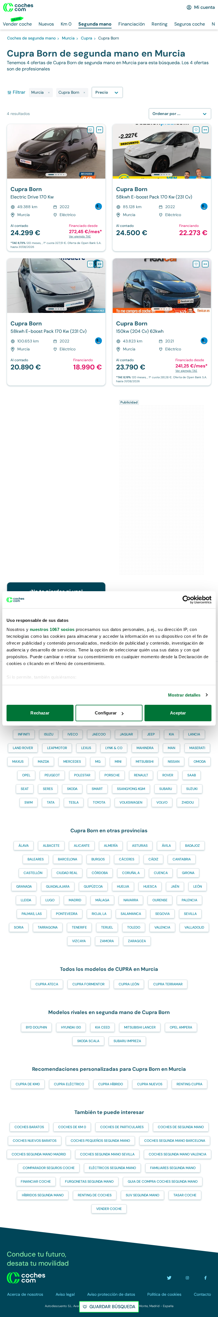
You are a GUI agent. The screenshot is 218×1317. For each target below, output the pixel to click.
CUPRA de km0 (28, 1084)
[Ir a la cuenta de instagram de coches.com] (187, 1277)
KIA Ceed (102, 1027)
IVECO (73, 734)
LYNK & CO (113, 748)
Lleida (26, 900)
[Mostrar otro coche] (55, 174)
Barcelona (67, 859)
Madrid (75, 900)
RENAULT (141, 775)
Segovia (162, 914)
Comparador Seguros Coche (49, 1168)
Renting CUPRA (189, 1084)
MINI (118, 761)
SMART (97, 789)
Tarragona (48, 927)
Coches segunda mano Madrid (39, 1154)
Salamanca (131, 914)
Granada (24, 886)
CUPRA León (129, 984)
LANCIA (194, 734)
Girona (188, 873)
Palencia (189, 900)
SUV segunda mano (142, 1195)
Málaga (102, 900)
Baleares (36, 859)
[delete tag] (49, 92)
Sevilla (190, 914)
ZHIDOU (188, 802)
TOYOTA (99, 802)
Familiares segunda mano (173, 1168)
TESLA (74, 802)
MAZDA (43, 761)
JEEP (151, 734)
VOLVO (161, 802)
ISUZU (48, 734)
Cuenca (161, 873)
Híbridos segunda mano (43, 1195)
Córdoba (100, 873)
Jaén (175, 886)
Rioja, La (99, 914)
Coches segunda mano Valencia (177, 1154)
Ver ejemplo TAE (80, 236)
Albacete (51, 845)
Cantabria (182, 859)
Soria (19, 927)
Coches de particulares (122, 1127)
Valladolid (194, 927)
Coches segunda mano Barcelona (174, 1140)
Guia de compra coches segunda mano (163, 1181)
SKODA (72, 789)
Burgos (98, 859)
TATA (50, 802)
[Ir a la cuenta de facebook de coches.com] (205, 1277)
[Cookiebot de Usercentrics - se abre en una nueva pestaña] (186, 599)
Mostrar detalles (184, 695)
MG (97, 761)
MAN (171, 748)
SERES (48, 789)
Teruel (107, 927)
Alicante (82, 845)
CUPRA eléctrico (69, 1084)
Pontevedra (66, 914)
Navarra (130, 900)
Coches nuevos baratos (34, 1140)
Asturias (140, 845)
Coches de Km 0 (72, 1127)
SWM (28, 802)
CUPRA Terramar (168, 984)
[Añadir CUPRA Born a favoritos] (90, 129)
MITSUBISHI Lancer (140, 1027)
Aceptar (178, 712)
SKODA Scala (88, 1041)
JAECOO (99, 734)
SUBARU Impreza (127, 1041)
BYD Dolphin (36, 1027)
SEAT (25, 789)
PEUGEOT (52, 775)
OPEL (26, 775)
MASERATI (197, 748)
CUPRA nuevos (149, 1084)
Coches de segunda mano (181, 1127)
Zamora (107, 941)
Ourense (159, 900)
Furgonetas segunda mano (89, 1181)
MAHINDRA (145, 748)
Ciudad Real (66, 873)
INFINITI (24, 734)
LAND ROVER (23, 748)
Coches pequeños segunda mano (100, 1140)
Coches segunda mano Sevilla (107, 1154)
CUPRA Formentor (88, 984)
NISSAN (173, 761)
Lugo (49, 900)
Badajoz (192, 845)
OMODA (200, 761)
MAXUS (18, 761)
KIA (171, 734)
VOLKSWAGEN (131, 802)
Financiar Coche (36, 1181)
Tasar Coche (184, 1195)
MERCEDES (72, 761)
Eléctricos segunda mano (112, 1168)
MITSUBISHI (145, 761)
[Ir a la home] (18, 7)
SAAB (191, 775)
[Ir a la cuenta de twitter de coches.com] (169, 1277)
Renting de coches (95, 1195)
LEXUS (86, 748)
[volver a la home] (26, 1277)
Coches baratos (29, 1127)
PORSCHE (112, 775)
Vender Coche (109, 1209)
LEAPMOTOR (57, 748)
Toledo (133, 927)
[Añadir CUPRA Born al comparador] (99, 129)
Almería (111, 845)
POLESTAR (82, 775)
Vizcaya (79, 941)
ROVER (167, 775)
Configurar (106, 712)
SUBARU (165, 789)
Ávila (166, 845)
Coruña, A (131, 873)
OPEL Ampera (181, 1027)
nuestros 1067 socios (52, 629)
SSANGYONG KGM (131, 789)
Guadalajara (58, 886)
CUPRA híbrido (110, 1084)
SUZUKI (192, 789)
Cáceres (126, 859)
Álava (23, 845)
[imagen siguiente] (100, 151)
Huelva (123, 886)
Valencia (162, 927)
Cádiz (153, 859)
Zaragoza (137, 941)
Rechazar (39, 712)
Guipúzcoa (93, 886)
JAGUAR (126, 734)
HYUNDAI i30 (71, 1027)
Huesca (150, 886)
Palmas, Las (32, 914)
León (197, 886)
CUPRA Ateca (46, 984)
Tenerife (79, 927)
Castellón (33, 873)
